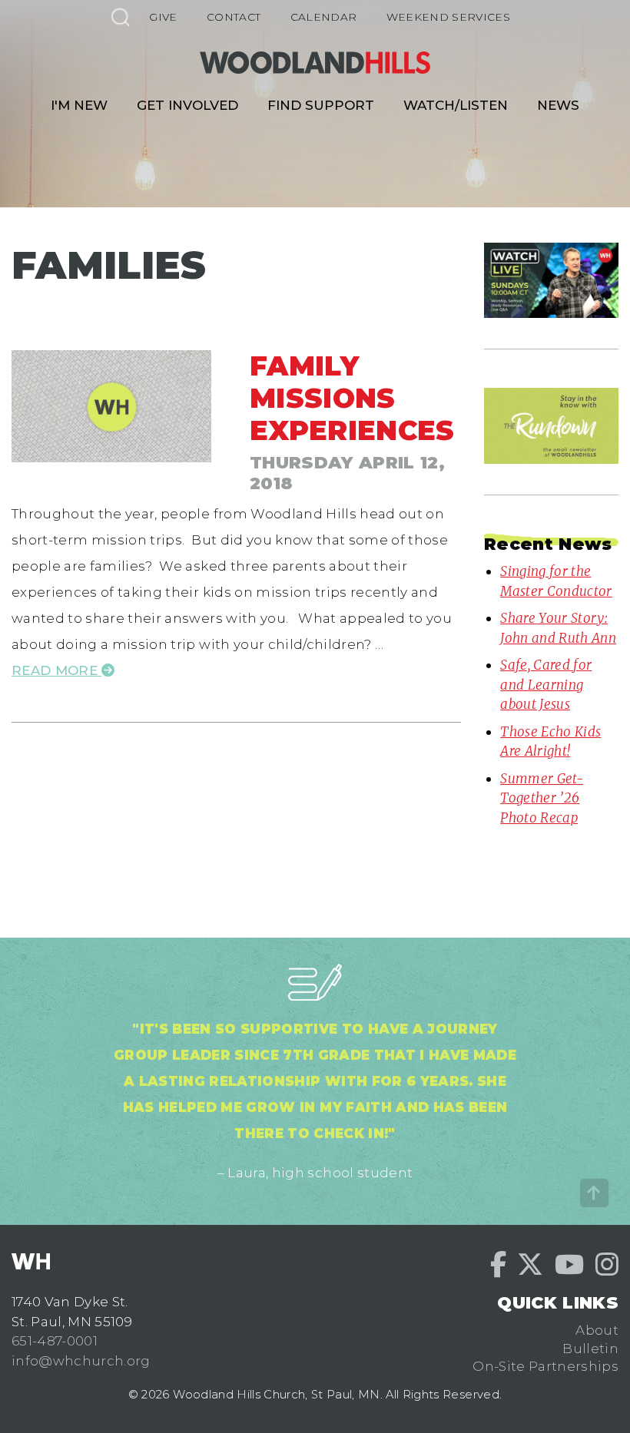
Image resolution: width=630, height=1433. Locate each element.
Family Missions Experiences (352, 398)
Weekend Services (448, 17)
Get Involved (187, 105)
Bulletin (590, 1348)
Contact (233, 17)
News (558, 105)
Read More (56, 670)
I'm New (79, 105)
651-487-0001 (55, 1341)
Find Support (320, 105)
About (596, 1330)
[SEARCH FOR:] (120, 16)
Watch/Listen (455, 105)
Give (163, 17)
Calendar (323, 17)
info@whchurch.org (81, 1360)
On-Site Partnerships (545, 1366)
